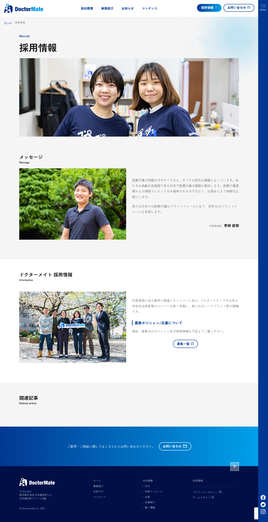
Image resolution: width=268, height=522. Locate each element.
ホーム (97, 480)
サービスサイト (203, 497)
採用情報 (198, 480)
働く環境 (150, 507)
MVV (147, 486)
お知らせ (127, 8)
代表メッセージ (154, 491)
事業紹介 (107, 8)
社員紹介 (150, 502)
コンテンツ (150, 8)
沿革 (147, 497)
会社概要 (87, 8)
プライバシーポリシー (207, 492)
